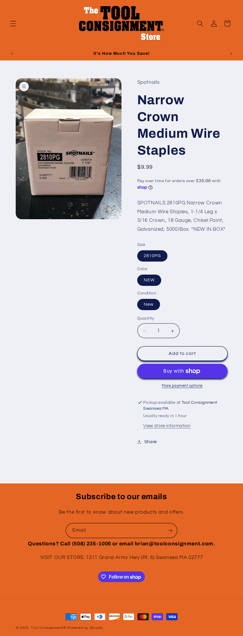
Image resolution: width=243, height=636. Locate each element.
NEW (149, 280)
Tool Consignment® (48, 627)
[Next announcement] (231, 53)
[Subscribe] (170, 530)
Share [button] (150, 442)
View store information (166, 426)
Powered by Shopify (85, 627)
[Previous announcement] (11, 53)
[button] (13, 23)
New (149, 304)
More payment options (182, 386)
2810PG (152, 256)
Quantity (145, 318)
